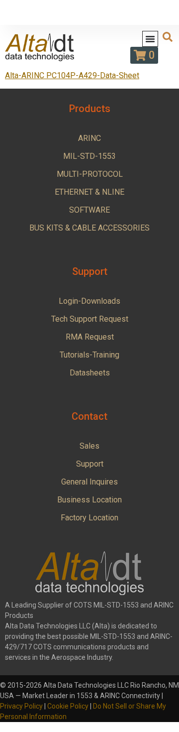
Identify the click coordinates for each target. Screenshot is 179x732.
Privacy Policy (21, 706)
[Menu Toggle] (150, 39)
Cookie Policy (68, 706)
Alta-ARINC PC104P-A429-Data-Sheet (72, 75)
